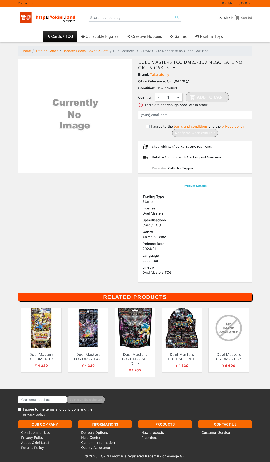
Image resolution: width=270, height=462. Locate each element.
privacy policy (233, 126)
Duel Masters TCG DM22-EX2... (88, 357)
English (227, 3)
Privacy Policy (32, 437)
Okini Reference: (152, 81)
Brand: (143, 74)
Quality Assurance (95, 448)
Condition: (146, 88)
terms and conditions (191, 126)
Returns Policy (32, 448)
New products (152, 432)
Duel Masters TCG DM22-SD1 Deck (135, 359)
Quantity (145, 97)
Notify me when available (195, 133)
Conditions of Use (35, 432)
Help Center (90, 437)
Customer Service (215, 432)
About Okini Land (35, 442)
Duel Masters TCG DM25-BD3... (228, 357)
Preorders (149, 437)
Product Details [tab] (195, 186)
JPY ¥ (243, 3)
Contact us (25, 3)
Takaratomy (159, 74)
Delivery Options (94, 432)
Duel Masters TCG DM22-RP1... (182, 357)
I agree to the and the (197, 126)
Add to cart (207, 97)
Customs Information (98, 442)
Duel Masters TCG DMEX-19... (41, 357)
